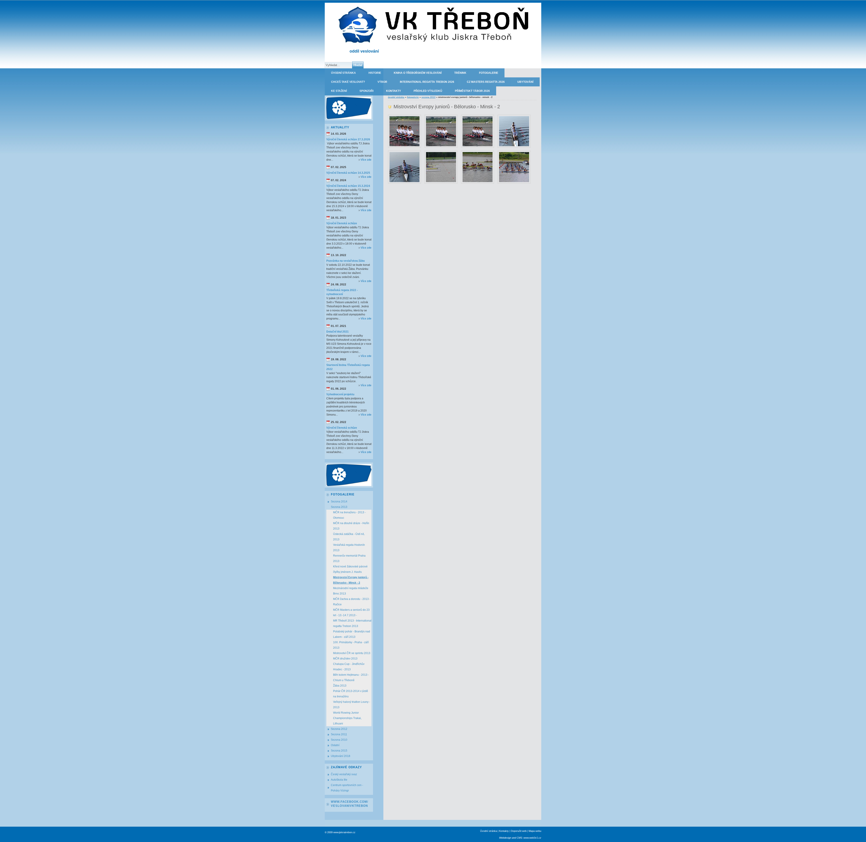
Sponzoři (366, 91)
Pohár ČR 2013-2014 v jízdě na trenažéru (350, 693)
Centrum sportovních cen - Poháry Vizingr (347, 788)
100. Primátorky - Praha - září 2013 (351, 645)
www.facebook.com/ (349, 801)
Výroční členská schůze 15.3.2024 (348, 185)
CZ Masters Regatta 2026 (486, 81)
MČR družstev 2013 (345, 658)
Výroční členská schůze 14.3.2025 (348, 172)
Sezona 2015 (339, 750)
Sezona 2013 (428, 97)
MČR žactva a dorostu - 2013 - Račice (351, 601)
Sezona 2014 (339, 501)
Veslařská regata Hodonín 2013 (349, 547)
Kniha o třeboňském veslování (418, 72)
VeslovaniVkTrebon (349, 805)
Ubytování (525, 81)
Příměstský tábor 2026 (472, 91)
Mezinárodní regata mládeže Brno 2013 (350, 591)
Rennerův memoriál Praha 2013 (349, 558)
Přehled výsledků (428, 91)
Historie (375, 72)
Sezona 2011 (339, 734)
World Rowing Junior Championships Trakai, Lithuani (347, 718)
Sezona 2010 (339, 739)
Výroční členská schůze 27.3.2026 (348, 139)
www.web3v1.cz (532, 837)
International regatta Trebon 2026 (427, 81)
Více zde (366, 159)
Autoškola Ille (339, 779)
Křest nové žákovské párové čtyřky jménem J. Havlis (350, 569)
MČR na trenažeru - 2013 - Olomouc (349, 515)
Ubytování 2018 (340, 756)
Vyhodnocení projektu (340, 394)
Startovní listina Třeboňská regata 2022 (348, 367)
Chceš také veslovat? (348, 81)
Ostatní (335, 745)
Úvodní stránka (343, 72)
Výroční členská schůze (341, 223)
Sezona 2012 (339, 729)
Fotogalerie (488, 72)
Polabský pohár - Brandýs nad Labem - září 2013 (351, 634)
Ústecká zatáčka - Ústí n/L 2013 (349, 536)
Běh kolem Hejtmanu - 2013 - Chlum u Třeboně (351, 677)
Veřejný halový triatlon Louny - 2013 (351, 704)
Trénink (460, 72)
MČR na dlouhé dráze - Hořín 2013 (351, 526)
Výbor (382, 81)
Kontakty (393, 91)
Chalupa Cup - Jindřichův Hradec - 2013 (348, 666)
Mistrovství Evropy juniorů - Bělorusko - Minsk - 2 (351, 580)
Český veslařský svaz (344, 774)
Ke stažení (339, 91)
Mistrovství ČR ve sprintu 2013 (351, 653)
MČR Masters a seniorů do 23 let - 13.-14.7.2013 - (351, 612)
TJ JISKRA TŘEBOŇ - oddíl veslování (514, 7)
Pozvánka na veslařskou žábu (345, 260)
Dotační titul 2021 (337, 331)
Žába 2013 (339, 685)
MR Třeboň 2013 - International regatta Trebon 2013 (352, 623)
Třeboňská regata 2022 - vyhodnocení (342, 292)
